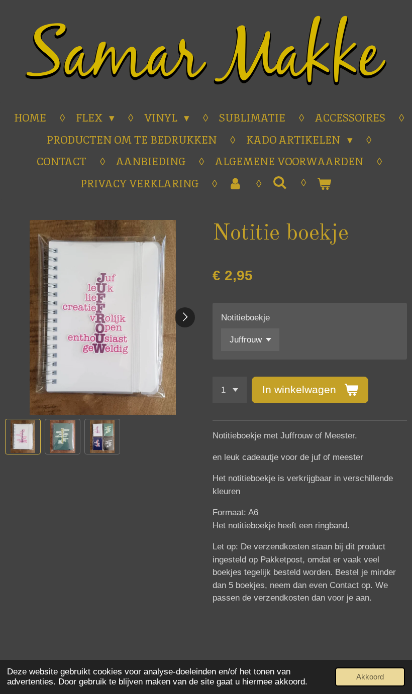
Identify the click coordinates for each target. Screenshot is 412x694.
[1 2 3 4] (230, 390)
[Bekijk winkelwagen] (324, 184)
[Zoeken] (279, 182)
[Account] (235, 184)
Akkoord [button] (370, 676)
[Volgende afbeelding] (185, 317)
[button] (23, 436)
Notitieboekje (245, 317)
